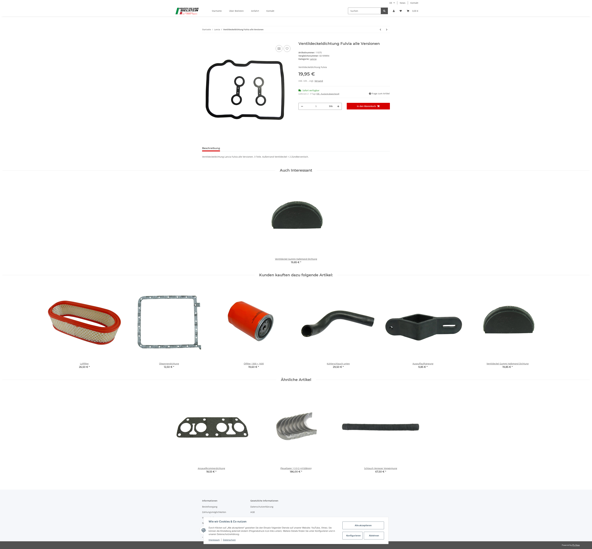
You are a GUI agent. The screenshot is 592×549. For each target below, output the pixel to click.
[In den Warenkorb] (204, 39)
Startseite (217, 10)
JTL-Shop (576, 545)
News (402, 2)
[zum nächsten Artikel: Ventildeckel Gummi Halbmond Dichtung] (387, 29)
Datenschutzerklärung (261, 506)
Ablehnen (374, 535)
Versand (318, 80)
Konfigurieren (353, 535)
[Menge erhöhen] (338, 106)
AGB (252, 512)
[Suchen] (384, 11)
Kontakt (414, 2)
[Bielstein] (188, 11)
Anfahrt (255, 10)
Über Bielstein (236, 10)
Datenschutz (229, 540)
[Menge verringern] (302, 106)
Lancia (313, 59)
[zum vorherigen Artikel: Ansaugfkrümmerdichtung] (380, 29)
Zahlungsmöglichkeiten (214, 512)
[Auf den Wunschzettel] (287, 48)
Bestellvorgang (209, 506)
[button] (393, 11)
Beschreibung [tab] (211, 148)
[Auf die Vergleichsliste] (279, 48)
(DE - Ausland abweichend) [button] (327, 94)
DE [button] (390, 2)
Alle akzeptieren (363, 525)
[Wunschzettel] (400, 11)
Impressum (214, 540)
